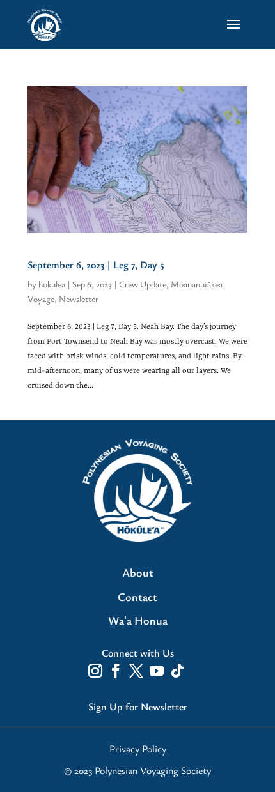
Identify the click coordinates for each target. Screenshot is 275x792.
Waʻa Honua (138, 621)
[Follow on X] (136, 670)
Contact (137, 597)
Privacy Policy (137, 749)
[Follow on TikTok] (177, 670)
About (137, 573)
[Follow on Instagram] (95, 670)
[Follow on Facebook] (116, 670)
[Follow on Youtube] (156, 670)
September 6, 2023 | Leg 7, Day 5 (96, 264)
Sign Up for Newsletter (137, 706)
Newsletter (78, 299)
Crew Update (142, 284)
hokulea (51, 284)
